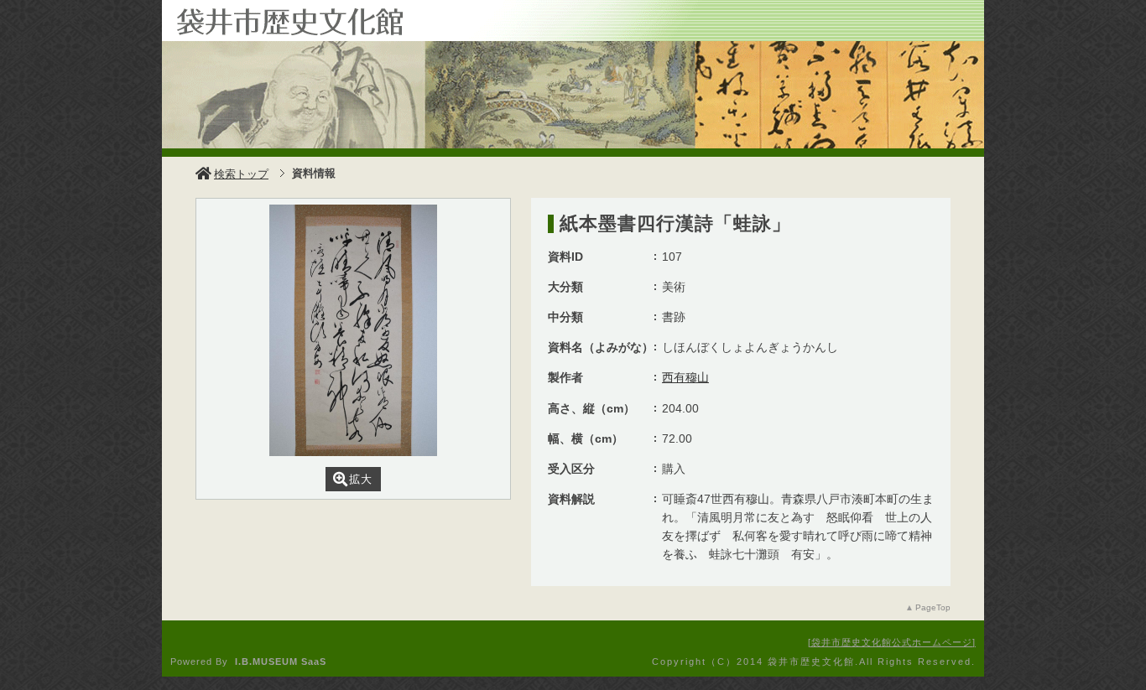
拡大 (360, 479)
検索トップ (241, 174)
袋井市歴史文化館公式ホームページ (891, 642)
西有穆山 (685, 377)
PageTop (933, 607)
